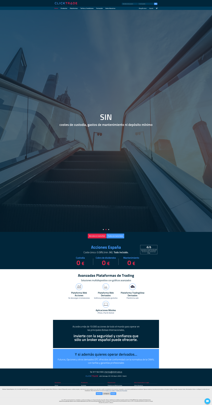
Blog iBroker (143, 8)
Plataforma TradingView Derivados (118, 397)
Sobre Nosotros (110, 8)
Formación (99, 8)
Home (56, 8)
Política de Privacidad (121, 390)
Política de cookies (110, 390)
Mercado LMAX (85, 403)
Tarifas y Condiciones (87, 8)
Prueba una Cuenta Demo (115, 236)
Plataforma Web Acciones (115, 385)
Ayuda (151, 8)
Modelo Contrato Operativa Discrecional (145, 397)
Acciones (83, 385)
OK (155, 4)
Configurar (106, 393)
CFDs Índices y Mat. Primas (88, 397)
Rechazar (99, 393)
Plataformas (74, 8)
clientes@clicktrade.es (113, 372)
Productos (64, 8)
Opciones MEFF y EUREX (88, 400)
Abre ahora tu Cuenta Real (97, 236)
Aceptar (113, 393)
